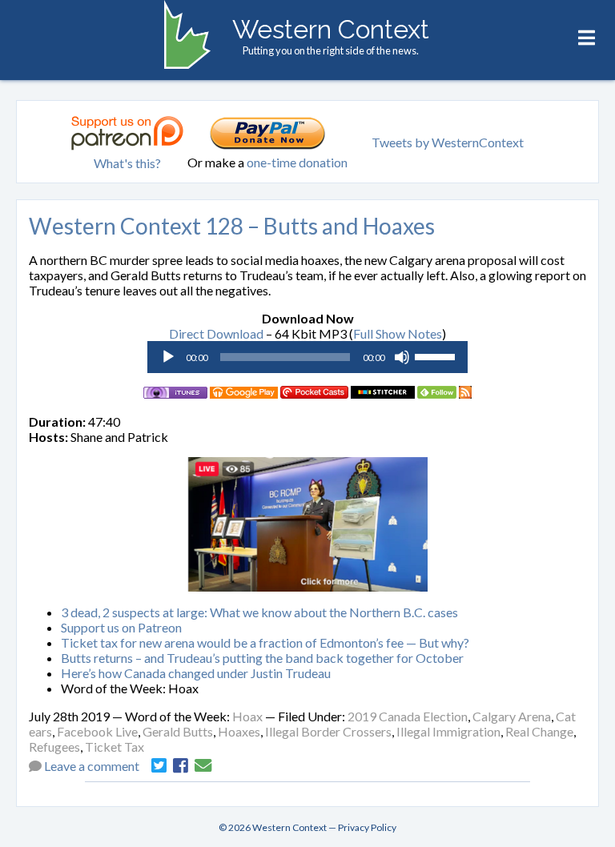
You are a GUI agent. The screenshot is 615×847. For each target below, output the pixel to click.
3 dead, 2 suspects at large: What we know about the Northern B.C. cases (259, 612)
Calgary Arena (511, 716)
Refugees (54, 746)
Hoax (247, 716)
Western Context (330, 29)
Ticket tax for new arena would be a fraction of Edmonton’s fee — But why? (265, 642)
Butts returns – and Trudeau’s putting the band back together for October (262, 657)
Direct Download (216, 333)
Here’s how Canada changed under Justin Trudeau (196, 672)
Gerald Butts (178, 731)
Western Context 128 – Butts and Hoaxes (232, 225)
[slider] (437, 355)
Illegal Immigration (448, 731)
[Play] (168, 357)
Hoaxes (239, 731)
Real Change (539, 731)
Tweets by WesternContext (448, 142)
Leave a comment (91, 765)
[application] (307, 357)
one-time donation (297, 162)
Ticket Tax (114, 746)
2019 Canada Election (408, 716)
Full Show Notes (397, 333)
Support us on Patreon (121, 627)
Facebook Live (97, 731)
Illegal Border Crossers (328, 731)
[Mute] (402, 357)
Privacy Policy (367, 827)
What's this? (127, 163)
